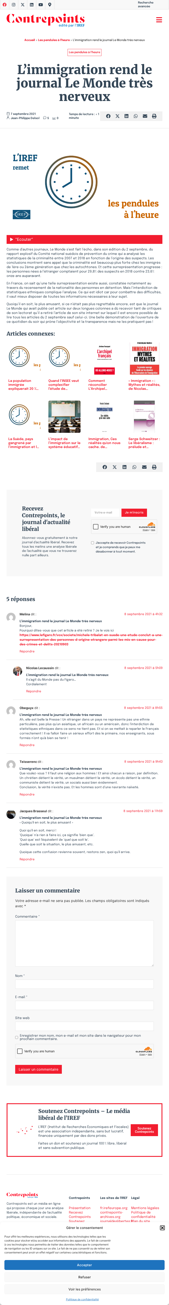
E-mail (21, 997)
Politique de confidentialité (82, 1299)
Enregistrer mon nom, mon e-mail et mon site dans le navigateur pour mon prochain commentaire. (80, 1037)
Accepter (84, 1265)
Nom (20, 976)
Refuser (84, 1277)
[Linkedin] (31, 4)
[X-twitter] (22, 4)
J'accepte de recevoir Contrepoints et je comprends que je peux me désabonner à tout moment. (120, 547)
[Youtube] (40, 4)
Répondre (27, 651)
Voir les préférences (84, 1289)
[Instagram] (13, 4)
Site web (22, 1018)
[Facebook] (4, 4)
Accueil (29, 40)
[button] (162, 1228)
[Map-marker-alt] (49, 4)
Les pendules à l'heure (54, 40)
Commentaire (27, 917)
